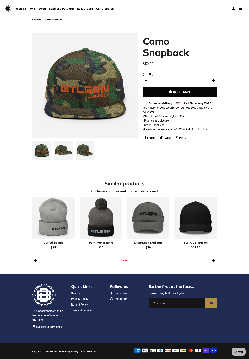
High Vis (21, 8)
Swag (42, 8)
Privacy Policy (79, 298)
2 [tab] (126, 260)
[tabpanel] (101, 223)
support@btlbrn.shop (49, 326)
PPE (32, 8)
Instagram (120, 298)
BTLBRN (36, 19)
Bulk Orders (85, 8)
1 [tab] (123, 260)
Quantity (148, 74)
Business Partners (61, 8)
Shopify (74, 351)
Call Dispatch (105, 8)
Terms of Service (81, 310)
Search (75, 293)
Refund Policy (79, 304)
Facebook (120, 293)
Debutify (93, 351)
